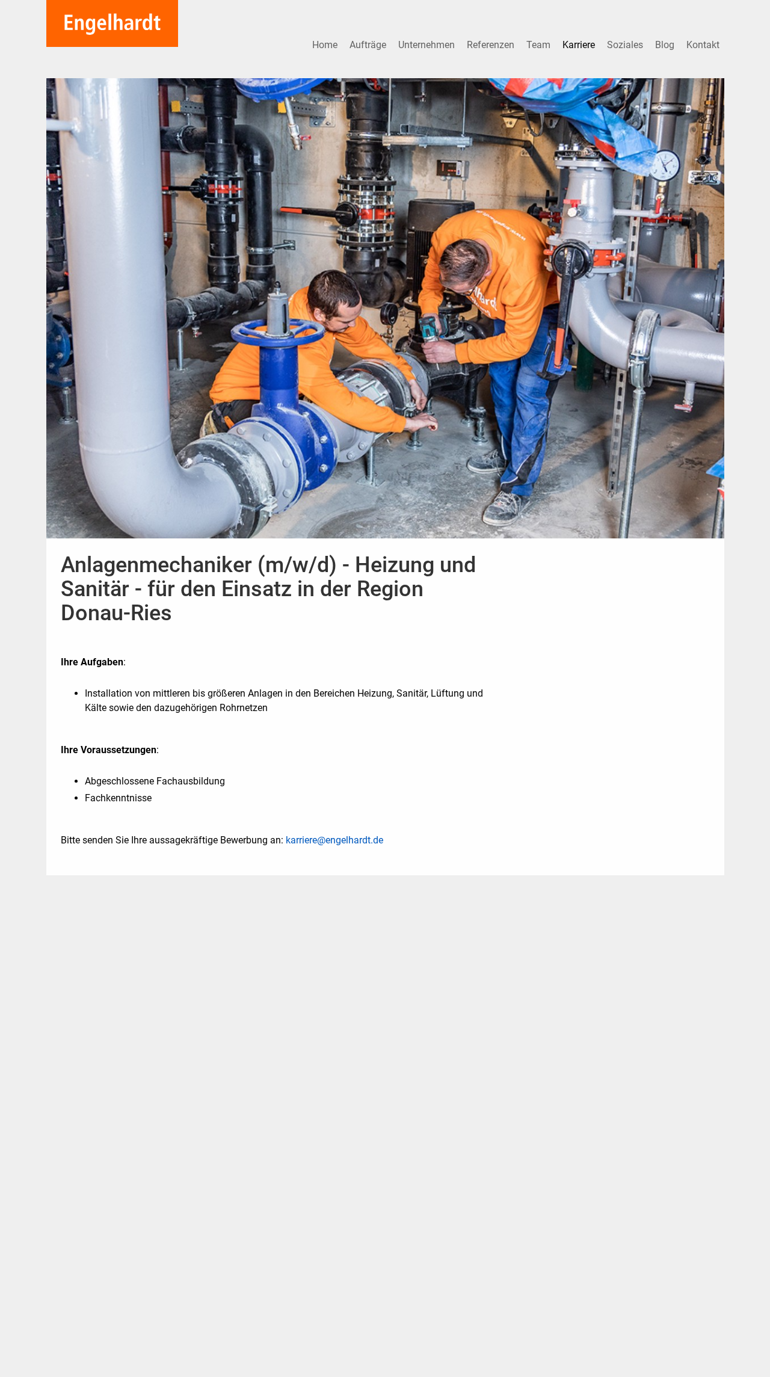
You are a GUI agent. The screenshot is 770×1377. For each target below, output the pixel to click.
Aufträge (369, 45)
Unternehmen (427, 45)
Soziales (626, 45)
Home (326, 45)
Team (539, 45)
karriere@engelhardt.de (334, 840)
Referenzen (492, 45)
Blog (666, 45)
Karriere (579, 45)
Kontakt (702, 45)
